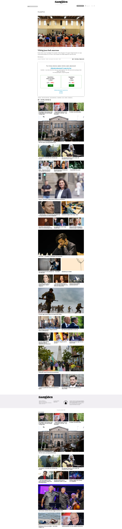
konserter (59, 97)
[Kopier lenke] (79, 59)
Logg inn (88, 6)
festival (39, 97)
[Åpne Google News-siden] (83, 59)
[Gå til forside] (61, 2)
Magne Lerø (55, 401)
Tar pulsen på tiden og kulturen (61, 4)
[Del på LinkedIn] (76, 59)
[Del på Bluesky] (80, 59)
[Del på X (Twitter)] (74, 59)
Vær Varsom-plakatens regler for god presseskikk (76, 401)
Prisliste (61, 91)
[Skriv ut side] (82, 59)
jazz (63, 97)
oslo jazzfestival (53, 97)
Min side (61, 92)
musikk (66, 97)
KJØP (50, 85)
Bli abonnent (80, 6)
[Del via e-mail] (77, 59)
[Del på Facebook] (73, 59)
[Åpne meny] (92, 6)
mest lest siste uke (45, 97)
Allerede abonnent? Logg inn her (61, 68)
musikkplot (70, 97)
